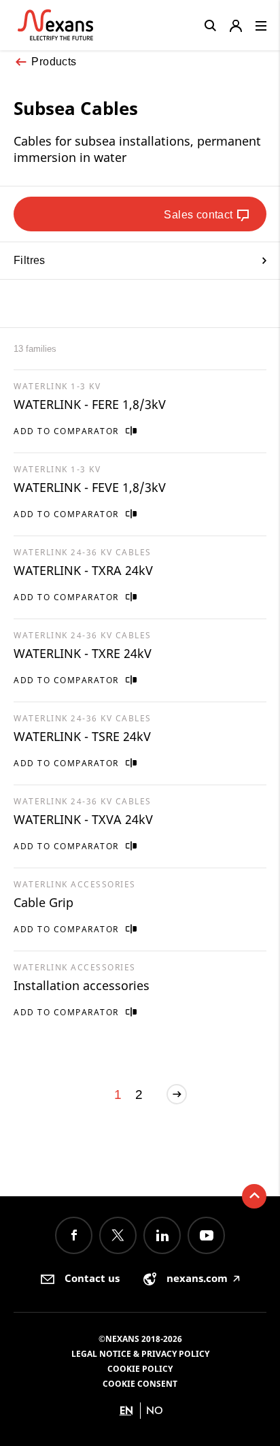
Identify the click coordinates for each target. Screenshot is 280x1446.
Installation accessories (82, 985)
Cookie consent (140, 1384)
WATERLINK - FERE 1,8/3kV (90, 404)
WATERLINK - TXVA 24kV (83, 819)
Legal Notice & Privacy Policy (140, 1354)
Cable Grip (43, 902)
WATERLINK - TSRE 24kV (82, 736)
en (126, 1410)
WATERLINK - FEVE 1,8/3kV (90, 487)
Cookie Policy (140, 1369)
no (154, 1410)
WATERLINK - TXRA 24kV (83, 570)
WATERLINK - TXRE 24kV (83, 653)
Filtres (30, 260)
